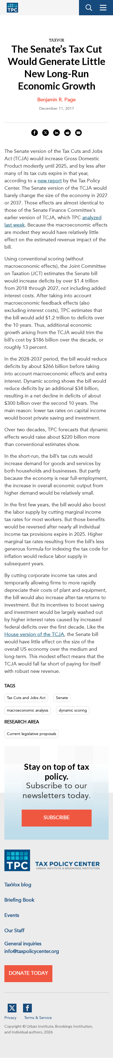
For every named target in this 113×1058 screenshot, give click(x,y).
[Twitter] (12, 1011)
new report (50, 181)
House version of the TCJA (34, 634)
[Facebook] (27, 1011)
